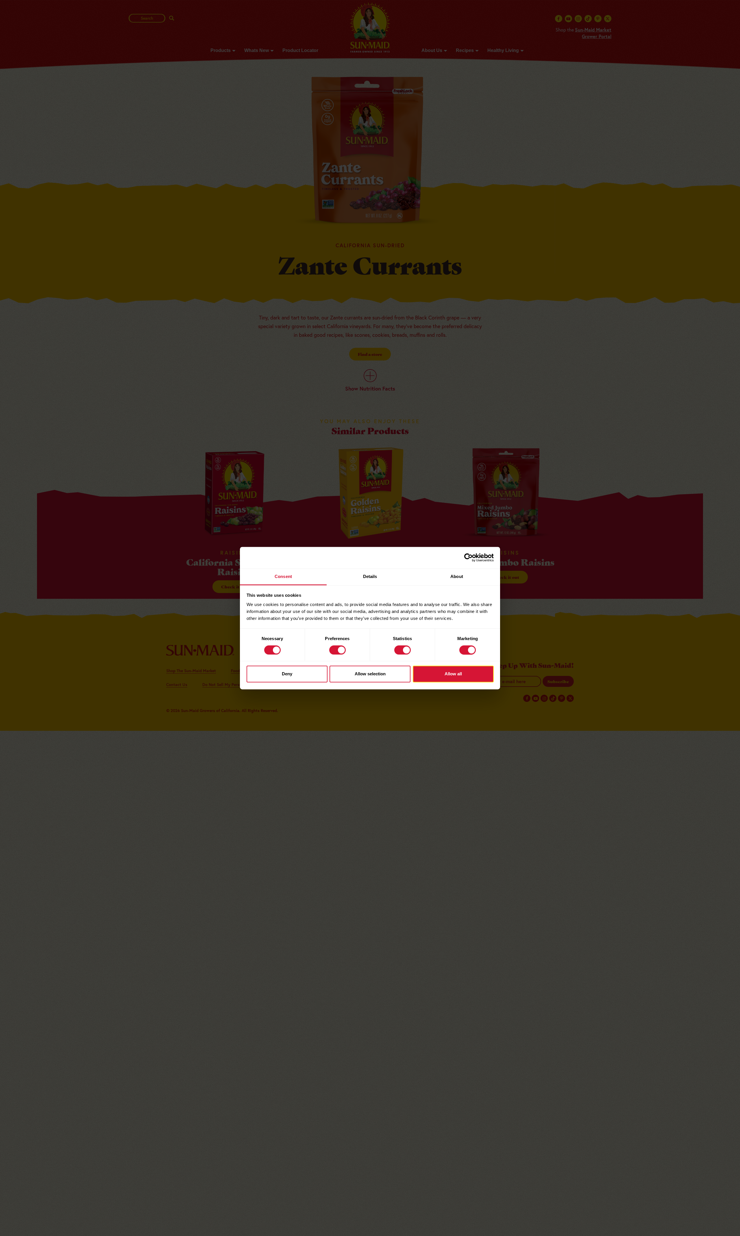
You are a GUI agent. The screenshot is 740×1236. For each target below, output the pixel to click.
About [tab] (456, 576)
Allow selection (370, 674)
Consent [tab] (283, 576)
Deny (287, 674)
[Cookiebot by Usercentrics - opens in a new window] (468, 557)
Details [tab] (370, 576)
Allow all (453, 674)
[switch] (337, 650)
